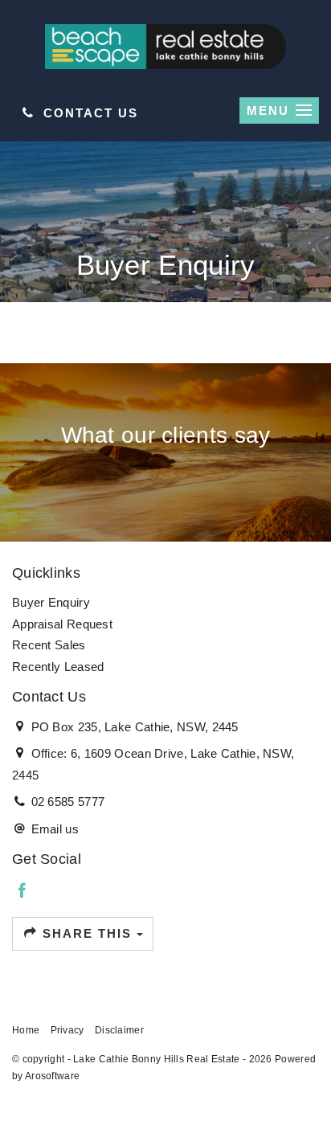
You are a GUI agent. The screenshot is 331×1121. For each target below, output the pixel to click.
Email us (55, 829)
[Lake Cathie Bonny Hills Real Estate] (165, 45)
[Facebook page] (22, 892)
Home (25, 1030)
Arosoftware (52, 1076)
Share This (87, 933)
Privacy (67, 1030)
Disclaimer (119, 1030)
